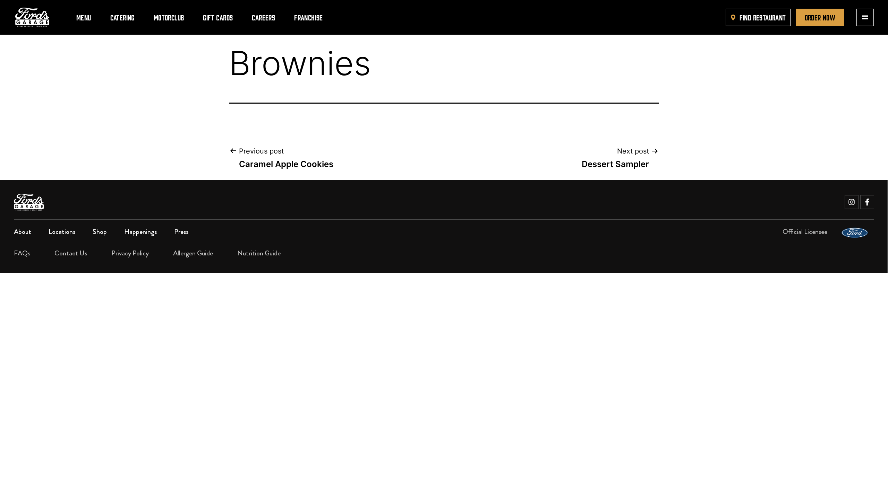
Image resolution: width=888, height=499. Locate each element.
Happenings (140, 232)
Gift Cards (218, 17)
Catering (122, 17)
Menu (83, 17)
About (22, 232)
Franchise (308, 17)
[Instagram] (852, 202)
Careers (263, 17)
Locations (62, 232)
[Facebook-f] (867, 202)
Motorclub (169, 17)
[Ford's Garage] (32, 17)
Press (181, 232)
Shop (100, 232)
